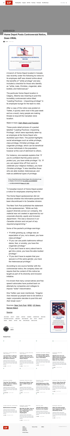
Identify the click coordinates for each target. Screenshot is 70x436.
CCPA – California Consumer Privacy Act (24, 428)
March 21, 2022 (25, 183)
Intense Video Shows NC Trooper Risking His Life (59, 383)
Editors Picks (6, 30)
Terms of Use (34, 426)
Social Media (12, 30)
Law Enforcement (46, 380)
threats (10, 320)
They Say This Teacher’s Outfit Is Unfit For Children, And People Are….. (10, 384)
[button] (3, 2)
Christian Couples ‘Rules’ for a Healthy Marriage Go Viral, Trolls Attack (43, 356)
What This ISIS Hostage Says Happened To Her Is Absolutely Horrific (59, 409)
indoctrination (25, 318)
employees (43, 316)
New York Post (20, 305)
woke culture (34, 320)
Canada (17, 316)
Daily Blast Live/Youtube (28, 123)
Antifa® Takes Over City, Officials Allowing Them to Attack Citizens (26, 357)
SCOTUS (37, 381)
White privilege (26, 320)
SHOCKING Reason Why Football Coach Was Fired (42, 384)
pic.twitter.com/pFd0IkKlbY (30, 181)
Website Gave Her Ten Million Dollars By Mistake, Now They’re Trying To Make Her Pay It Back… (59, 358)
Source (9, 312)
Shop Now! (25, 65)
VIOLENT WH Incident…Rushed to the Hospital (42, 408)
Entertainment (38, 352)
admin (12, 329)
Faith (41, 352)
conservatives (36, 316)
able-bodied (6, 316)
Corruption (10, 352)
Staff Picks (8, 353)
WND (29, 305)
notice (35, 318)
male (31, 318)
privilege (40, 318)
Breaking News (5, 352)
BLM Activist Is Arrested (9, 407)
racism (5, 320)
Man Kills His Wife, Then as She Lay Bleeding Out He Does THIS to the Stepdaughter (27, 410)
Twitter (15, 320)
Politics (4, 353)
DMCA (42, 426)
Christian (23, 316)
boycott (12, 316)
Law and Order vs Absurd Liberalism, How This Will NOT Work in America (10, 357)
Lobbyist (26, 405)
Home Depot (17, 318)
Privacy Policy (25, 432)
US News (36, 305)
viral (20, 320)
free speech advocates (8, 318)
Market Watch (12, 308)
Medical (31, 380)
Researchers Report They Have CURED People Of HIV (26, 384)
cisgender (29, 316)
